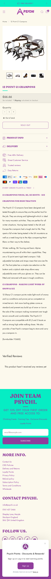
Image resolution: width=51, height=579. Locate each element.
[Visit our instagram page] (12, 539)
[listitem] (25, 3)
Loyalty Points (8, 472)
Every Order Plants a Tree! (17, 188)
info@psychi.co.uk (10, 504)
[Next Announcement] (46, 3)
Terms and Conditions (12, 485)
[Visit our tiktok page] (27, 539)
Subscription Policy (11, 482)
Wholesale (7, 489)
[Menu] (4, 11)
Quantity (7, 107)
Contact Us (7, 461)
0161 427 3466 (9, 509)
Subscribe (26, 440)
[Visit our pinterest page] (20, 539)
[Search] (42, 11)
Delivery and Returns (11, 468)
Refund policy (8, 478)
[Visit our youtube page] (35, 539)
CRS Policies (8, 465)
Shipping (17, 100)
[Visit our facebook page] (5, 539)
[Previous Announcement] (4, 3)
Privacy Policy (8, 475)
